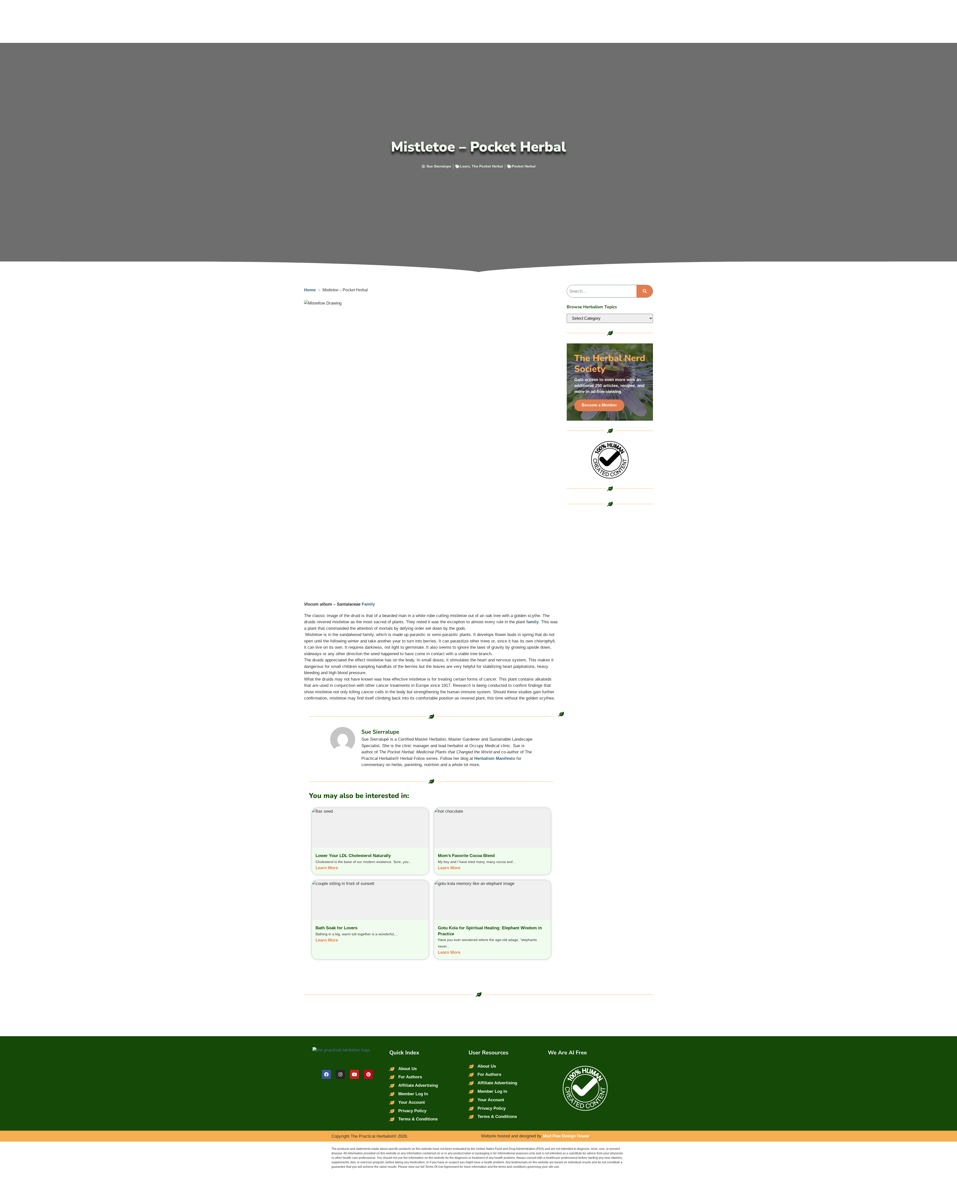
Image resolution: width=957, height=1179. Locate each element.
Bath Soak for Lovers (336, 928)
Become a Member (599, 405)
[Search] (645, 291)
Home (310, 290)
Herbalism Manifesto (494, 758)
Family (368, 604)
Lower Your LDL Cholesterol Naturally (353, 855)
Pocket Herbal (524, 166)
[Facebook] (326, 1074)
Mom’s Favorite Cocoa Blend (466, 855)
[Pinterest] (368, 1074)
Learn (465, 166)
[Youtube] (354, 1074)
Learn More (327, 867)
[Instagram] (340, 1074)
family (532, 622)
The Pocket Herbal (487, 166)
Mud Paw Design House (566, 1136)
